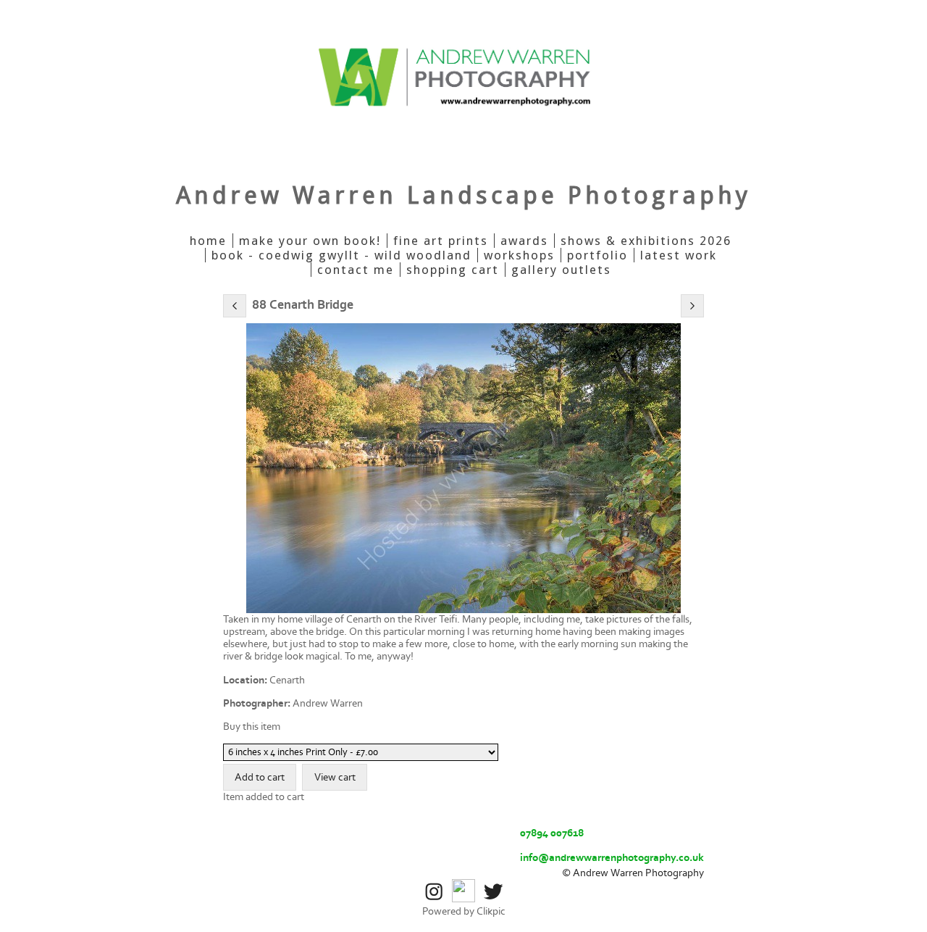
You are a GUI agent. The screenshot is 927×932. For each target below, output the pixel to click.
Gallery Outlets (561, 269)
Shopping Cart (452, 269)
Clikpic (491, 911)
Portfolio (597, 255)
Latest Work (678, 255)
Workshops (519, 255)
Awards (524, 240)
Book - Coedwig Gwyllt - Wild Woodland (341, 255)
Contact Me (355, 269)
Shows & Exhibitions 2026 (646, 240)
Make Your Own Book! (310, 240)
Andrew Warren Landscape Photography (463, 195)
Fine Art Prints (440, 240)
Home (208, 240)
